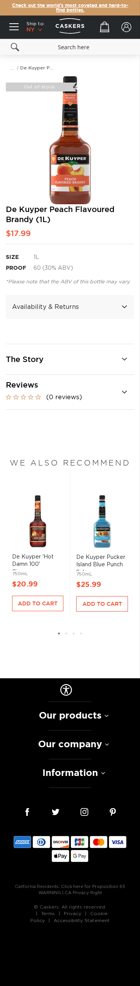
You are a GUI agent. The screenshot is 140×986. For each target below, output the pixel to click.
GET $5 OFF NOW (105, 513)
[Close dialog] (136, 465)
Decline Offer (105, 525)
